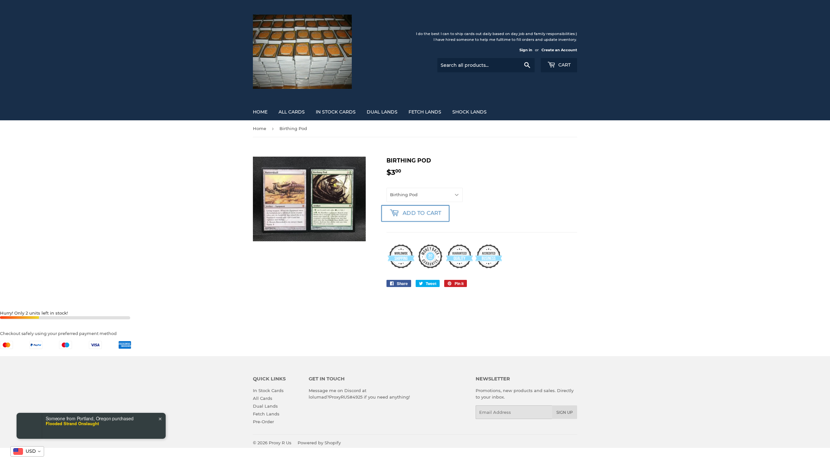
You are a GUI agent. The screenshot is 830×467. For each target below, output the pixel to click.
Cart (564, 65)
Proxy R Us (280, 442)
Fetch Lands (425, 112)
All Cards (292, 112)
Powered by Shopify (319, 442)
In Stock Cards (336, 112)
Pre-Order (263, 421)
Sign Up (564, 412)
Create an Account (559, 50)
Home (260, 112)
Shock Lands (469, 112)
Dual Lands (382, 112)
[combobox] (27, 451)
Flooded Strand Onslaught (72, 423)
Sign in (525, 50)
